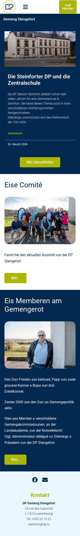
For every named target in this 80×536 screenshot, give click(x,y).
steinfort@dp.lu (39, 524)
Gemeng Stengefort (19, 19)
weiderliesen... (16, 133)
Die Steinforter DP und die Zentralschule (39, 79)
